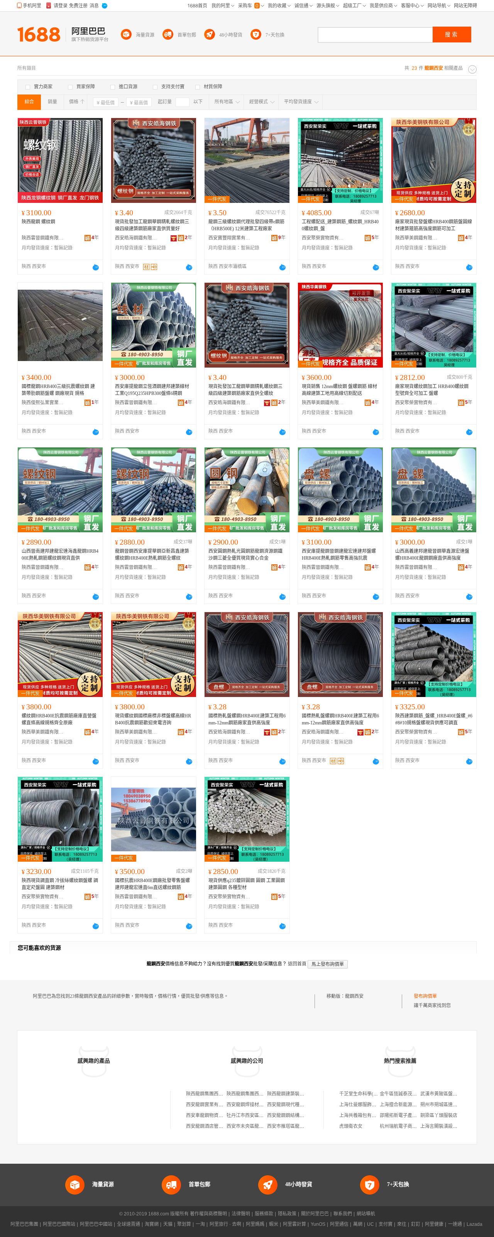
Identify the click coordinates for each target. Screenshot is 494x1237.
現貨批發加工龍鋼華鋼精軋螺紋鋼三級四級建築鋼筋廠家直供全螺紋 (245, 390)
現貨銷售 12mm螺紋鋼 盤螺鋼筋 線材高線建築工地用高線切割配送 (339, 390)
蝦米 (273, 1224)
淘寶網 (152, 1224)
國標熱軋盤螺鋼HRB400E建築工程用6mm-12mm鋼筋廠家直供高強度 (247, 719)
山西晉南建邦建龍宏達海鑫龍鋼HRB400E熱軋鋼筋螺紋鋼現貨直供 (60, 554)
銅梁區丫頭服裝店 (438, 1115)
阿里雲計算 (294, 1224)
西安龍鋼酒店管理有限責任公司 (218, 1126)
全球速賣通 (128, 1224)
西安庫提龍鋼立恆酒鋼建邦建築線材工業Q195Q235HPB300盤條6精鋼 (152, 390)
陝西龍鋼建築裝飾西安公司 (295, 1094)
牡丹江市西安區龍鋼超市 (252, 1115)
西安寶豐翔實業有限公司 (229, 238)
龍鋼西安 (354, 996)
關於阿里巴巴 (315, 1214)
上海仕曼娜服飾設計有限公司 (369, 1104)
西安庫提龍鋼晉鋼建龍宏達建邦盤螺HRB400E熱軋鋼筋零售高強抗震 (339, 554)
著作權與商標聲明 (208, 1214)
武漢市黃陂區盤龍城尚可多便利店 (455, 1094)
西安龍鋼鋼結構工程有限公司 (297, 1115)
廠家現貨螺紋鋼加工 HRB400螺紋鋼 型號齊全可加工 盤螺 (432, 390)
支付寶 (385, 1224)
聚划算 (184, 1224)
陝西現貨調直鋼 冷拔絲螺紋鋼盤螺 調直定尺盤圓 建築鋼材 (60, 884)
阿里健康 (434, 1224)
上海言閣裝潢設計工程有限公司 (452, 1126)
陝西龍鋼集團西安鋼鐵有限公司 (218, 1094)
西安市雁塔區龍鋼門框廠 (292, 1126)
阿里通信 (339, 1224)
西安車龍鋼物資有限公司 (211, 1115)
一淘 (200, 1224)
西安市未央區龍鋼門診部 (252, 1126)
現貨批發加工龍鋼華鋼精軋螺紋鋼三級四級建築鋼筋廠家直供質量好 (152, 225)
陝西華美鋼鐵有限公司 (416, 238)
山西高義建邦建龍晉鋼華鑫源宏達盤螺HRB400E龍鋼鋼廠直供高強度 (432, 554)
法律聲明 (241, 1214)
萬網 (357, 1224)
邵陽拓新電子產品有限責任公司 (412, 1115)
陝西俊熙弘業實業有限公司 (43, 402)
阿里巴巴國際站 (59, 1224)
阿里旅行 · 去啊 (225, 1224)
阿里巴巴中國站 (96, 1224)
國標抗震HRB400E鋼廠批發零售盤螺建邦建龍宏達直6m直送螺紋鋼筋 (152, 884)
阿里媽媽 (255, 1224)
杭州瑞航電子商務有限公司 (407, 1126)
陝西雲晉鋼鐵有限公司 (43, 238)
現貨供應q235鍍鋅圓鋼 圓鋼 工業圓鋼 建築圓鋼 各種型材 (246, 884)
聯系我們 (342, 1214)
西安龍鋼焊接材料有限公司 (254, 1104)
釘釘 (415, 1224)
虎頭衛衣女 (350, 1126)
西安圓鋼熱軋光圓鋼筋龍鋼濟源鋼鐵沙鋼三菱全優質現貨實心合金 (245, 554)
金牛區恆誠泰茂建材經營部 (407, 1094)
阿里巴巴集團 (24, 1224)
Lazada (474, 1224)
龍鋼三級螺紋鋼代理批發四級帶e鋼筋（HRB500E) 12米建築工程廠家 (246, 225)
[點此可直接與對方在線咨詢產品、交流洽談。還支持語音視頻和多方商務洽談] (96, 267)
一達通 (455, 1224)
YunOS (318, 1224)
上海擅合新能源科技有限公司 (410, 1104)
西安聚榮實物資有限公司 (323, 238)
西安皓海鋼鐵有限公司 (136, 238)
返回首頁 (297, 964)
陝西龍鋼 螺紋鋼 (38, 221)
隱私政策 (287, 1214)
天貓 (168, 1224)
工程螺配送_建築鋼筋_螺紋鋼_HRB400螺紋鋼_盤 (340, 225)
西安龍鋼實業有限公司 (209, 1104)
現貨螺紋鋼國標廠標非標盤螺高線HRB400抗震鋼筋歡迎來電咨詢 (153, 719)
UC (370, 1224)
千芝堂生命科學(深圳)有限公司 (371, 1094)
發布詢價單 (425, 996)
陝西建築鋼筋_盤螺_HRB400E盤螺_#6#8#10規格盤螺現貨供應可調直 (433, 719)
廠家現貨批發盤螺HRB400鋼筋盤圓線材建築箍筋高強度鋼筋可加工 (433, 225)
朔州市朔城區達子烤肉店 (445, 1104)
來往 (401, 1224)
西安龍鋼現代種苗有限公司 (295, 1104)
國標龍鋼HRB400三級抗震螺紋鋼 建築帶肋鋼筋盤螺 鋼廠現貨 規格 (58, 390)
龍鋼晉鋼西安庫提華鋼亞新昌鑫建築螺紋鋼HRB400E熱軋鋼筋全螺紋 (152, 554)
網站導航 (366, 1214)
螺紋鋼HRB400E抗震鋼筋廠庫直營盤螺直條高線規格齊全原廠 (59, 719)
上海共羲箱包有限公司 (362, 1115)
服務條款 (264, 1214)
